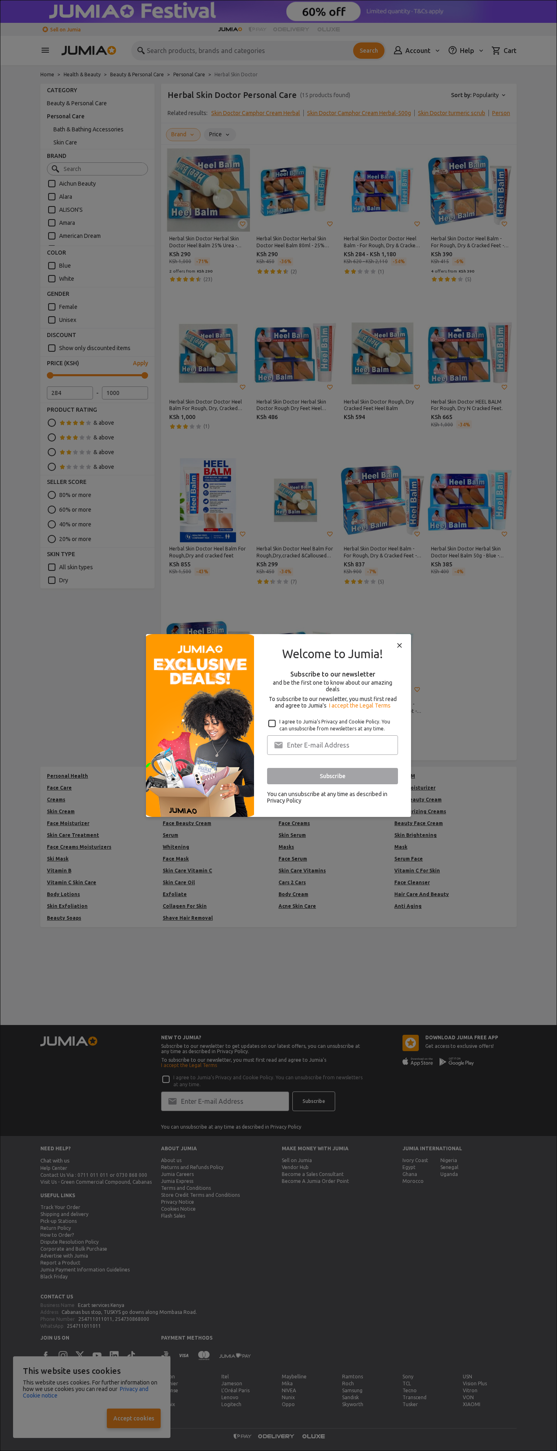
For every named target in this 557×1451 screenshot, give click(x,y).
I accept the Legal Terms (360, 705)
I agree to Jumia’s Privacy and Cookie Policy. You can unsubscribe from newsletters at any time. (334, 725)
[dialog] (278, 725)
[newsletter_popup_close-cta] (399, 645)
